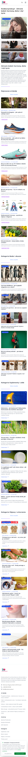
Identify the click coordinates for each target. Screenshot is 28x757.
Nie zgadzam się (8, 753)
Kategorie (4, 728)
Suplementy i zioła (5, 248)
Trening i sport (4, 119)
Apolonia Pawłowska (5, 161)
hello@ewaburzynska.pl (8, 689)
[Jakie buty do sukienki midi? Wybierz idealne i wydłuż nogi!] (14, 46)
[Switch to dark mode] (22, 2)
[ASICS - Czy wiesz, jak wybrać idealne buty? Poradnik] (14, 57)
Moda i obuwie (5, 42)
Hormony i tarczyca (6, 18)
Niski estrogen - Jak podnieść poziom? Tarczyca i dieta (13, 709)
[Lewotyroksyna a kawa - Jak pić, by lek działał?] (14, 28)
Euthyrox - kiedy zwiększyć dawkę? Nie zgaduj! (11, 704)
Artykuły (3, 693)
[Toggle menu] (25, 2)
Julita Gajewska (4, 110)
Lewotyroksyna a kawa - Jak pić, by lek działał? (11, 706)
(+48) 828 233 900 (7, 687)
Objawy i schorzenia (6, 522)
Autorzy (3, 717)
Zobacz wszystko (14, 94)
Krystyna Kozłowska (5, 187)
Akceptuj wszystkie (20, 753)
